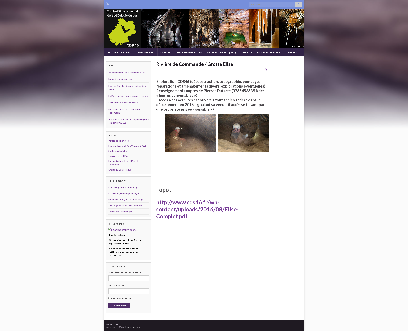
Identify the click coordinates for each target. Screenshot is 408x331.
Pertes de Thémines (118, 140)
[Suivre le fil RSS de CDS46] (107, 3)
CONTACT (291, 52)
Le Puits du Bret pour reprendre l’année (128, 96)
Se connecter (119, 305)
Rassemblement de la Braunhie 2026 (126, 72)
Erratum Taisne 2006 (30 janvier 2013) (127, 145)
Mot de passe (116, 285)
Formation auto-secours (120, 79)
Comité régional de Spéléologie (123, 187)
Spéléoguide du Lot (118, 150)
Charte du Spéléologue (119, 169)
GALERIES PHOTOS (188, 52)
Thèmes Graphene (132, 327)
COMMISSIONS (144, 52)
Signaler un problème (118, 156)
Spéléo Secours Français (120, 211)
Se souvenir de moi (122, 298)
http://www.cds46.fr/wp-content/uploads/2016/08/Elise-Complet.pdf (197, 209)
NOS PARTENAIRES (268, 52)
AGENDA (246, 52)
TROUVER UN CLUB (118, 52)
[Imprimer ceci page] (266, 69)
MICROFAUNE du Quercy (222, 52)
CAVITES (165, 52)
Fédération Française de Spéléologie (126, 199)
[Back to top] (401, 324)
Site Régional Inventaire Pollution (125, 205)
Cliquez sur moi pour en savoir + (124, 102)
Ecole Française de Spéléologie (123, 193)
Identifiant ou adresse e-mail (125, 272)
